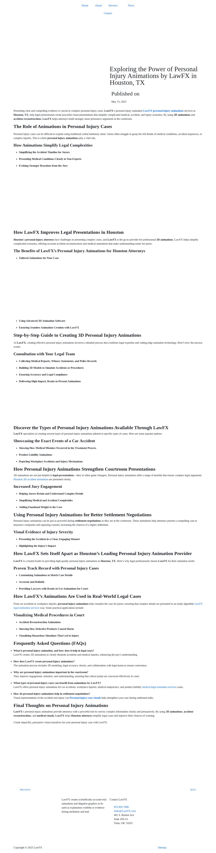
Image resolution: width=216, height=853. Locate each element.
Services (113, 5)
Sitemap (162, 847)
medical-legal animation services (159, 687)
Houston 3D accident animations (31, 479)
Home (85, 5)
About (98, 5)
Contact (108, 13)
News (131, 5)
